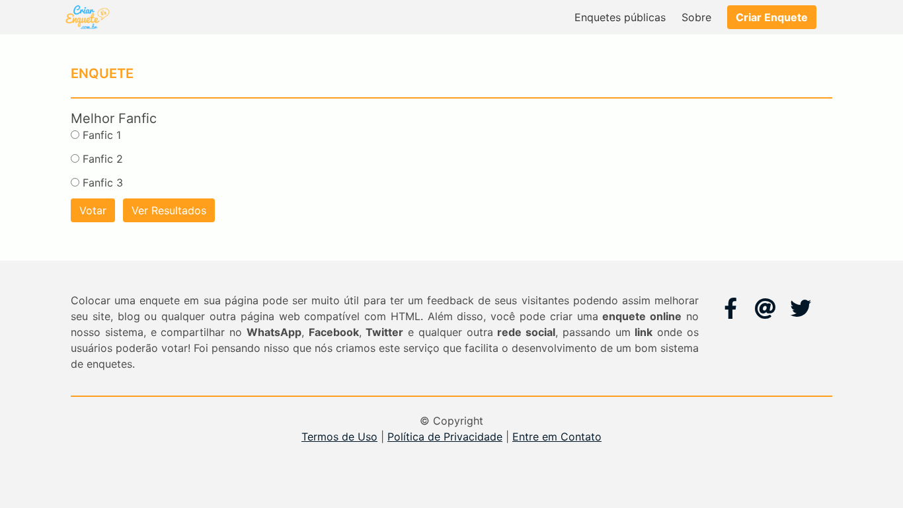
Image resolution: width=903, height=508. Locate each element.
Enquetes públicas (620, 17)
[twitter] (800, 308)
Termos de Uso (339, 436)
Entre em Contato (557, 436)
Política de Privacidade (444, 436)
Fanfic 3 (103, 182)
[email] (765, 308)
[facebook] (730, 308)
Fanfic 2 (103, 158)
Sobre (696, 17)
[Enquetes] (86, 17)
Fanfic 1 (102, 135)
